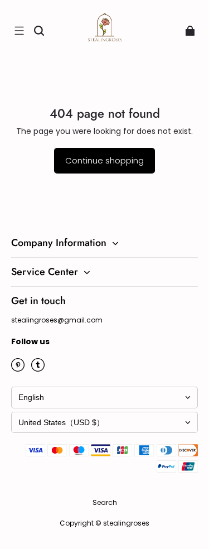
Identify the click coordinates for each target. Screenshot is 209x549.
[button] (19, 30)
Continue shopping (104, 160)
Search (105, 502)
